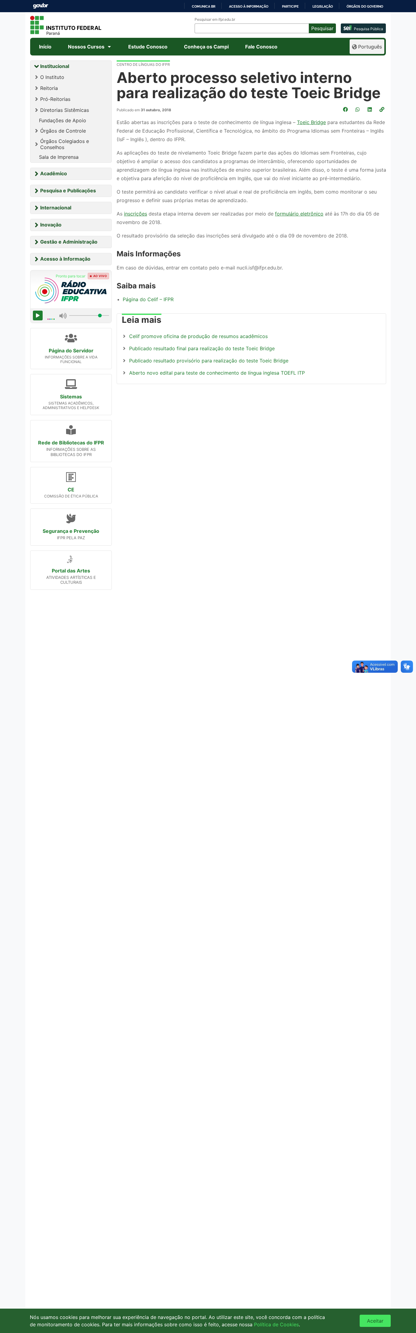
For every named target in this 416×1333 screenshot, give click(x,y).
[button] (382, 109)
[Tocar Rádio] (38, 315)
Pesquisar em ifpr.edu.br (215, 19)
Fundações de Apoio (62, 120)
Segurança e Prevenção (71, 531)
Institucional (54, 66)
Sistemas (71, 397)
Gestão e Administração (68, 242)
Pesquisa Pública (368, 29)
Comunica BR (203, 6)
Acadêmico (53, 173)
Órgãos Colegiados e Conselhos (64, 144)
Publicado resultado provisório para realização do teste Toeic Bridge (208, 361)
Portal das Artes (71, 571)
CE (71, 490)
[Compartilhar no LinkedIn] (370, 109)
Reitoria (49, 88)
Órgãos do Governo (365, 6)
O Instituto (52, 77)
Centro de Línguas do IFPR (143, 64)
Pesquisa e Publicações (68, 190)
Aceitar (375, 1321)
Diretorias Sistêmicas (64, 110)
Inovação (51, 225)
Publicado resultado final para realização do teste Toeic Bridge (202, 348)
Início (45, 47)
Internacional (55, 208)
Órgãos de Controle (63, 131)
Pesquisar (322, 28)
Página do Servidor (71, 351)
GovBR (40, 6)
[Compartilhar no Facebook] (346, 109)
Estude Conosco (147, 47)
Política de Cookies (276, 1324)
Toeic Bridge (311, 122)
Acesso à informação (248, 6)
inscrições (135, 214)
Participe (290, 6)
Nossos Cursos (86, 47)
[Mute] (63, 315)
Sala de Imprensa (59, 157)
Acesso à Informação (65, 259)
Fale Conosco (261, 47)
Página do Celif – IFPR (148, 299)
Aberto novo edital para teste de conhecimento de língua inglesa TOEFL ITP (217, 373)
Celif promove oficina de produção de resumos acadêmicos (198, 336)
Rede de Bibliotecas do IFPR (71, 443)
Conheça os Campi (206, 47)
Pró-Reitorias (55, 99)
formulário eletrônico (299, 214)
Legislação (322, 6)
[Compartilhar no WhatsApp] (358, 109)
